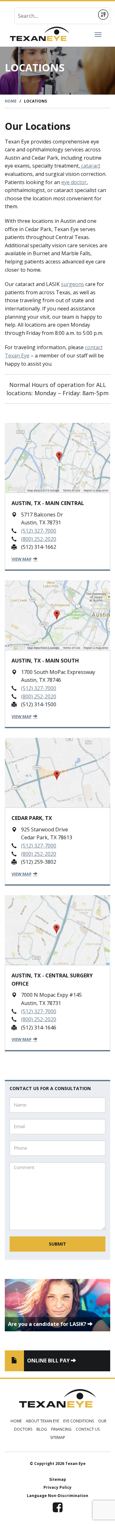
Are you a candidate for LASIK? (48, 1324)
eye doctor (74, 182)
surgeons (72, 284)
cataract (90, 165)
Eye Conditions (78, 1421)
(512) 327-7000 (38, 530)
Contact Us (88, 1429)
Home (11, 101)
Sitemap (57, 1437)
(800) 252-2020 (38, 539)
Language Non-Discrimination (57, 1495)
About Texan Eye (42, 1421)
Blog (41, 1429)
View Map (22, 559)
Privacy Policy (57, 1487)
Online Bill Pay (49, 1360)
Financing (61, 1429)
